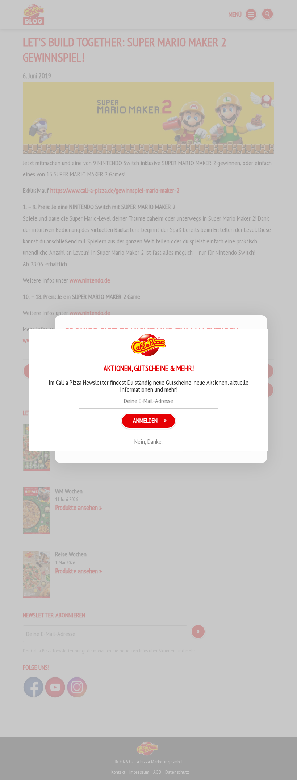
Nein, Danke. (148, 441)
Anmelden (145, 420)
